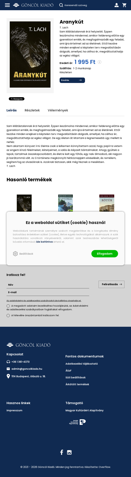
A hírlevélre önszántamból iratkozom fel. (35, 315)
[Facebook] (61, 452)
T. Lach (64, 27)
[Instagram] (69, 452)
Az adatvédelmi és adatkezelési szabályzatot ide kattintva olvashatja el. (44, 300)
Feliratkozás (110, 284)
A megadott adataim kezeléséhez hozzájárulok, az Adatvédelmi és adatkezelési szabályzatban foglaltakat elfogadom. (47, 307)
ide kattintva (44, 241)
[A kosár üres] (124, 5)
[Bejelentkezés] (116, 5)
